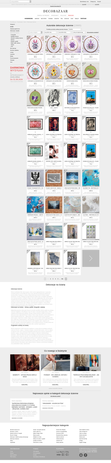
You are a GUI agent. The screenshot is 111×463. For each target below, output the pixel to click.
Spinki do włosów (60, 437)
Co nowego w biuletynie (55, 351)
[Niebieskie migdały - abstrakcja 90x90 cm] (35, 204)
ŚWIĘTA (77, 18)
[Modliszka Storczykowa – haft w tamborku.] (90, 71)
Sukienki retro (59, 440)
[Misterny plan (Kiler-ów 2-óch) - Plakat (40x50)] (72, 97)
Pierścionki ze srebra (37, 442)
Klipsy (11, 440)
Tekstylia (12, 60)
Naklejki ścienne (15, 36)
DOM (72, 18)
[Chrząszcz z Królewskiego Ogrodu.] (53, 44)
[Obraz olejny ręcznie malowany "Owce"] (72, 258)
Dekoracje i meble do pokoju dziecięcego (19, 437)
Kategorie (12, 24)
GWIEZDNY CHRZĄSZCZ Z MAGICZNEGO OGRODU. (78, 54)
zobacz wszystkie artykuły (55, 388)
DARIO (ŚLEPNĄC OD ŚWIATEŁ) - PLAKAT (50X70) (77, 161)
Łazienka (12, 54)
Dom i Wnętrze (24, 372)
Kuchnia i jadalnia (14, 50)
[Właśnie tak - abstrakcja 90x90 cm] (90, 178)
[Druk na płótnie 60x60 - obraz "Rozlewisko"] (72, 178)
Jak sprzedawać (36, 453)
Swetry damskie (59, 442)
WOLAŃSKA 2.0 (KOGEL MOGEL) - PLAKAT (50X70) (96, 134)
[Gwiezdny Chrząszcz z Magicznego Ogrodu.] (72, 44)
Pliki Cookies (13, 456)
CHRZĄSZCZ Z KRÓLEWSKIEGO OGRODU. (57, 54)
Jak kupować (36, 451)
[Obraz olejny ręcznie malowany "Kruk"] (72, 231)
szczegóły (84, 4)
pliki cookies (94, 451)
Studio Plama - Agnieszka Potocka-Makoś (37, 189)
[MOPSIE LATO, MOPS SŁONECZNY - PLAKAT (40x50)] (53, 151)
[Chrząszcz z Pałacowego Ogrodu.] (90, 44)
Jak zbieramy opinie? (55, 396)
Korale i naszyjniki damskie (39, 429)
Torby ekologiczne (83, 431)
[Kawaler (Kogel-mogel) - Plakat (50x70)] (35, 124)
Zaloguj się (93, 1)
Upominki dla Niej (83, 438)
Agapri (35, 55)
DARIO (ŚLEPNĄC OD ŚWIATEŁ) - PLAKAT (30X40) (58, 134)
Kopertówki (12, 442)
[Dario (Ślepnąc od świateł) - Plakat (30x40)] (53, 124)
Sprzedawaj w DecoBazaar (39, 456)
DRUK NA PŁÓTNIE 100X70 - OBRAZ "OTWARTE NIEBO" (60, 214)
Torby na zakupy (83, 433)
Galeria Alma (54, 243)
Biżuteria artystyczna (14, 429)
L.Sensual (53, 109)
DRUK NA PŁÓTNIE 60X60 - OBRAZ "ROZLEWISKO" (77, 188)
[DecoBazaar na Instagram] (81, 455)
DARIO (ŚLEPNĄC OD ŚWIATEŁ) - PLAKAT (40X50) (77, 134)
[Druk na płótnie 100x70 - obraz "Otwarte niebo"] (53, 204)
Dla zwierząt (13, 48)
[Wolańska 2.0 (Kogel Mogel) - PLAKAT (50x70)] (90, 124)
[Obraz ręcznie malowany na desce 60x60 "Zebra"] (53, 258)
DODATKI (56, 18)
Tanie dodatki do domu (84, 429)
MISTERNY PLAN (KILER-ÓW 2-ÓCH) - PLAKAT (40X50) (78, 107)
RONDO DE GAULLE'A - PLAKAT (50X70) (93, 107)
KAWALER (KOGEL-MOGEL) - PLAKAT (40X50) (39, 161)
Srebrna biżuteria (60, 438)
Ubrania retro (82, 437)
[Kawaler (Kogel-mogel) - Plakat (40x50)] (35, 151)
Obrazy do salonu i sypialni (39, 438)
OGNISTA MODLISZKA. (72, 81)
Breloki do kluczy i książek (16, 433)
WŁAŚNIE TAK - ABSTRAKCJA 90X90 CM (93, 188)
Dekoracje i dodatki (14, 30)
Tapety (12, 44)
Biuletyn (12, 453)
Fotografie (13, 34)
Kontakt (35, 455)
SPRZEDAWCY (55, 15)
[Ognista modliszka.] (72, 71)
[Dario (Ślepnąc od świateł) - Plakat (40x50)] (72, 124)
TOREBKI (50, 18)
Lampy (11, 52)
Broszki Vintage (13, 435)
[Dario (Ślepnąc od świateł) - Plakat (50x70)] (72, 151)
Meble (11, 56)
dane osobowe (87, 451)
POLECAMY (63, 15)
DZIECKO (66, 18)
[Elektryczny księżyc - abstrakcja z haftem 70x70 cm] (72, 204)
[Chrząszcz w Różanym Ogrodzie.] (35, 71)
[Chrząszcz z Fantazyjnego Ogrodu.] (35, 44)
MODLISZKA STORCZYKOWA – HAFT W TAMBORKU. (96, 81)
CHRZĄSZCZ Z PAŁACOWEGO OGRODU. (93, 54)
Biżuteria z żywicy (14, 431)
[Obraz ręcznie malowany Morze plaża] (53, 231)
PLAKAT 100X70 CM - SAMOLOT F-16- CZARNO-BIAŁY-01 (60, 188)
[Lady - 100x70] (53, 97)
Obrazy (12, 39)
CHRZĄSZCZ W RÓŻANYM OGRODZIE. (37, 81)
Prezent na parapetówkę (61, 431)
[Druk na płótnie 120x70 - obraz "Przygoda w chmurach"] (35, 231)
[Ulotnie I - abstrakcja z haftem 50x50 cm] (90, 204)
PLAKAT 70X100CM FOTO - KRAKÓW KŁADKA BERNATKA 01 (43, 188)
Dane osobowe (13, 455)
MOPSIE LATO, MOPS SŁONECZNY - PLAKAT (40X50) (59, 161)
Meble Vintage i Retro (38, 433)
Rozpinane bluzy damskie (62, 435)
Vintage (81, 440)
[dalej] (90, 258)
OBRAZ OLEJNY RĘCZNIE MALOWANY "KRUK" (76, 241)
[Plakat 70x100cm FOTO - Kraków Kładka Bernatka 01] (35, 178)
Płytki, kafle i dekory (15, 43)
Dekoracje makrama (14, 438)
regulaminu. (94, 450)
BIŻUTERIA (43, 18)
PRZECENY (71, 15)
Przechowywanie (14, 58)
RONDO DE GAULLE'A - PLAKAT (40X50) (93, 161)
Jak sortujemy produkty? (93, 32)
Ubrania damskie (83, 435)
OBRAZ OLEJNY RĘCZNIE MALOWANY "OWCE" (76, 268)
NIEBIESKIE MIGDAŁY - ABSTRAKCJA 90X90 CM (39, 214)
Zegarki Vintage (82, 442)
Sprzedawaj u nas (84, 1)
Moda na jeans (36, 435)
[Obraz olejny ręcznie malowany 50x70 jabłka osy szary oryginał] (90, 231)
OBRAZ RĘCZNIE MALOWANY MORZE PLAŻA (57, 241)
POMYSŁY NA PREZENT (43, 15)
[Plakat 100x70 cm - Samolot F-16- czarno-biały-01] (53, 178)
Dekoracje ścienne (14, 32)
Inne (12, 46)
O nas (11, 451)
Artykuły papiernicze (15, 28)
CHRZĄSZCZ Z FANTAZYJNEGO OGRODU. (38, 54)
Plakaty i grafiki (14, 41)
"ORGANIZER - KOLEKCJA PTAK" (53, 403)
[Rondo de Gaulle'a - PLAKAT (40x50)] (90, 151)
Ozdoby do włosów (37, 440)
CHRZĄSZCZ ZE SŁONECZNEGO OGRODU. (57, 81)
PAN (62, 18)
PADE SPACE (72, 109)
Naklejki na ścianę (37, 437)
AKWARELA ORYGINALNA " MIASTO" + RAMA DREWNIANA (42, 268)
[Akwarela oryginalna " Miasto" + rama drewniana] (35, 258)
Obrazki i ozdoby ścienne (17, 38)
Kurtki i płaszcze (37, 431)
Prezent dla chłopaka (60, 429)
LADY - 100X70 (54, 107)
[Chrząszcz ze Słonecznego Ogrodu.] (53, 71)
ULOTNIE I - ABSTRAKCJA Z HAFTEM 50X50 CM (95, 214)
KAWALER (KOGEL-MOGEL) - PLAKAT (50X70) (39, 134)
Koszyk (99, 1)
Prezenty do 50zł (60, 433)
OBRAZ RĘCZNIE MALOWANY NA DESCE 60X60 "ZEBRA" (60, 268)
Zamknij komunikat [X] (55, 6)
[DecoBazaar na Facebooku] (85, 455)
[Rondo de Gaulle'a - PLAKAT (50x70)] (90, 97)
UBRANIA (37, 18)
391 (62, 279)
